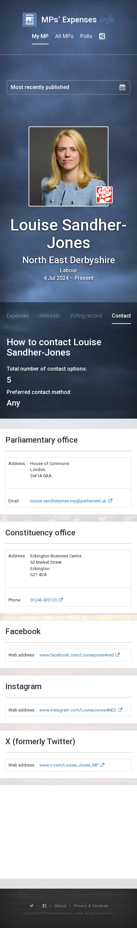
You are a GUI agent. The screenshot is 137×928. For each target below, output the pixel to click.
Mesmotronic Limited (67, 913)
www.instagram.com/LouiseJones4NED (78, 710)
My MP (40, 36)
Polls (86, 36)
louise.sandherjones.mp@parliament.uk (68, 500)
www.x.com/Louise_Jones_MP (69, 765)
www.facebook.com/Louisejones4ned (77, 654)
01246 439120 (43, 599)
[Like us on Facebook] (45, 905)
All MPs (64, 36)
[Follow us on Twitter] (32, 905)
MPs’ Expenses (77, 19)
